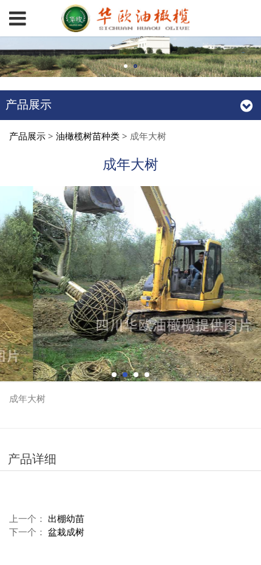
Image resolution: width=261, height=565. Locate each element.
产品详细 (32, 458)
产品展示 (27, 136)
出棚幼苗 (66, 518)
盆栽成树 (66, 532)
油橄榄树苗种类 (88, 136)
